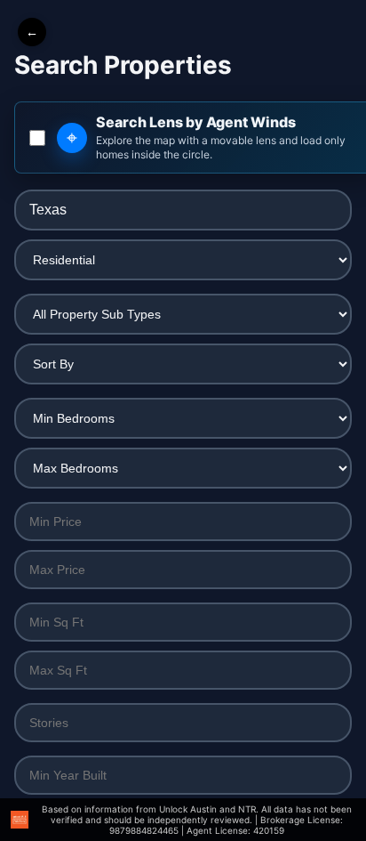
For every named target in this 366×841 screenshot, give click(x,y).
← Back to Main (32, 32)
